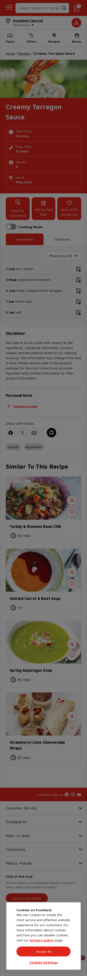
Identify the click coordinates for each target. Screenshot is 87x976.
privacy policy (42, 940)
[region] (43, 936)
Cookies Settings (43, 962)
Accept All (43, 951)
